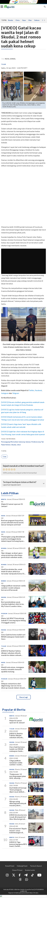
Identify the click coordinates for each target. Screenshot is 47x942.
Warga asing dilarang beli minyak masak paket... (17, 803)
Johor (19, 445)
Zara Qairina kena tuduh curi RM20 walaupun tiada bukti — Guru (13, 636)
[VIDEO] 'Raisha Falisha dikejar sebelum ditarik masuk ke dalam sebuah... (12, 653)
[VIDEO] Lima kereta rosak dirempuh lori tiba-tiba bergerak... (18, 817)
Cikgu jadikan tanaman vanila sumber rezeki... (16, 762)
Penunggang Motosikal (9, 442)
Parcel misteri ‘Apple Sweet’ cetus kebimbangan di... (18, 830)
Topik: (4, 451)
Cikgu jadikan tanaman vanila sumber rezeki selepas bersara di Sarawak (13, 587)
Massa (3, 597)
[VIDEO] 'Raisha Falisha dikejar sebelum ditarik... (16, 735)
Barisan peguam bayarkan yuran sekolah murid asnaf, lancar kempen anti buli (12, 522)
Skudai (13, 445)
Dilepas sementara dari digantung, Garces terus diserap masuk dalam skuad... (13, 685)
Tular (3, 64)
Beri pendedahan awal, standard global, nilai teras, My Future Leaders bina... (12, 604)
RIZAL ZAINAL (10, 59)
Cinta (17, 20)
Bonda (10, 20)
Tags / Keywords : (8, 439)
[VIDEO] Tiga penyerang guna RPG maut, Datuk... (18, 844)
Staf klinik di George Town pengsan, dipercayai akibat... (17, 790)
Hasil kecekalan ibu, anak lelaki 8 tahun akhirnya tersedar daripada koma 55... (13, 571)
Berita (3, 499)
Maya (3, 516)
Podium (4, 613)
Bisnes (3, 581)
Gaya (24, 20)
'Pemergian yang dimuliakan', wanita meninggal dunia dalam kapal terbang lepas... (13, 539)
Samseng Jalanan (24, 442)
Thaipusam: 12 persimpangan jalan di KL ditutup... (17, 776)
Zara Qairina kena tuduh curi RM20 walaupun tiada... (17, 749)
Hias (30, 20)
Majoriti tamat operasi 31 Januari (12, 505)
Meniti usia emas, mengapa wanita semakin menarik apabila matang (12, 669)
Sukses (36, 20)
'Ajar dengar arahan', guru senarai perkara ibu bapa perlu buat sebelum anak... (12, 555)
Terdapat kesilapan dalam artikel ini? (19, 482)
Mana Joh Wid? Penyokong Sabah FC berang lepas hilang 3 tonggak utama (13, 620)
